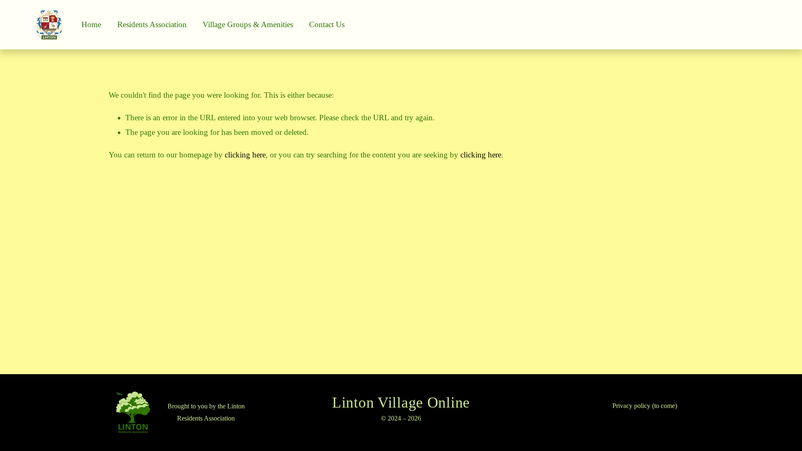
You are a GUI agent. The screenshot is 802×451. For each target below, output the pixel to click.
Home (91, 24)
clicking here (245, 154)
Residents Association (152, 24)
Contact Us (327, 24)
